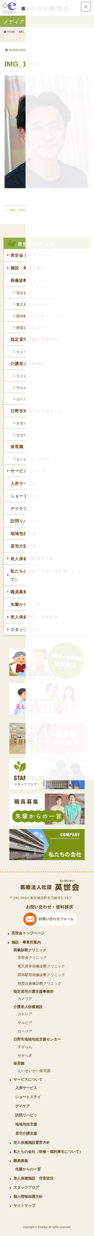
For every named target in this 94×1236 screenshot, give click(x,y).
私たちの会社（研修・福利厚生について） (48, 1152)
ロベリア (25, 1031)
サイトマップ (24, 1206)
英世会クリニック (32, 957)
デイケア (22, 1106)
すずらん (25, 1047)
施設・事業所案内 (26, 942)
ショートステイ (28, 1097)
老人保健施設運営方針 (31, 1142)
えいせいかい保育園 (34, 1071)
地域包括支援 (26, 1124)
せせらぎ (25, 1055)
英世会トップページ (28, 933)
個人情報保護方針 (28, 1196)
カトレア (25, 1014)
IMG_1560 (17, 210)
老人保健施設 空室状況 (33, 1178)
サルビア (25, 1023)
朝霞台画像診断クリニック (39, 983)
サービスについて (28, 1079)
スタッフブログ (26, 1187)
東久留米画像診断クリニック (41, 966)
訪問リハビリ (26, 1115)
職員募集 (20, 1161)
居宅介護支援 (26, 1133)
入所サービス (26, 1088)
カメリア (25, 999)
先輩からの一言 (28, 1169)
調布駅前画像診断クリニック (41, 975)
